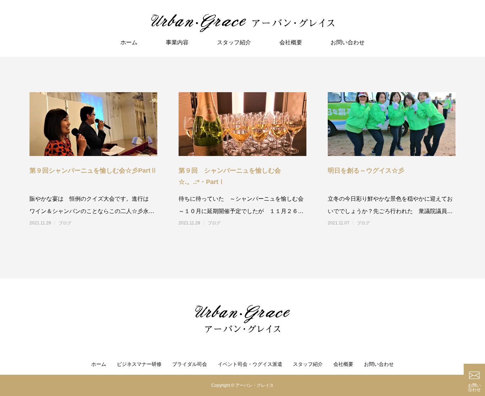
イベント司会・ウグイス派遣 (250, 364)
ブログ (65, 223)
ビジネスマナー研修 (139, 364)
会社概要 (290, 42)
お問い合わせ (348, 42)
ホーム (128, 42)
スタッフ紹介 (234, 42)
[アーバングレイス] (242, 23)
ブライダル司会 (189, 364)
